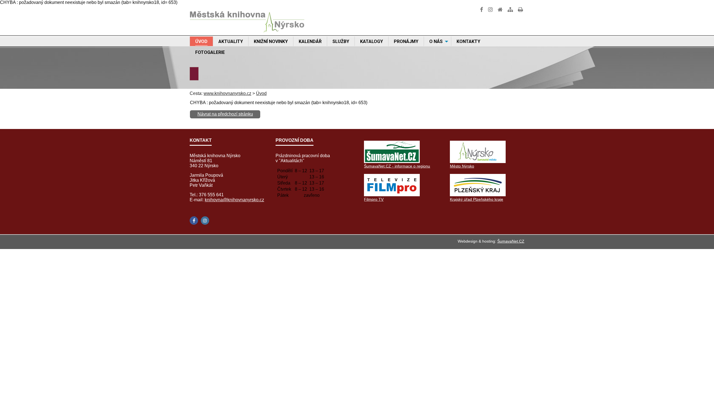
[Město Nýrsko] (478, 161)
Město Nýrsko (462, 166)
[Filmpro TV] (392, 194)
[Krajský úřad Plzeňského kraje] (478, 194)
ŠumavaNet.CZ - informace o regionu (397, 166)
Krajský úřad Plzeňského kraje (476, 199)
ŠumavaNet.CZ (510, 241)
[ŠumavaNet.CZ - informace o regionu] (392, 161)
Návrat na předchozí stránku (225, 114)
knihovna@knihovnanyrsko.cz (234, 199)
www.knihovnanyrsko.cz (227, 93)
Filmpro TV (373, 199)
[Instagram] (205, 220)
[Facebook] (194, 220)
